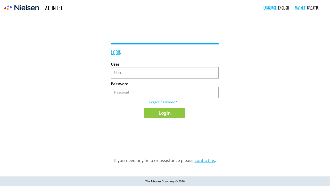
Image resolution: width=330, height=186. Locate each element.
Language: (270, 8)
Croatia (312, 8)
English (283, 8)
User (115, 64)
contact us (205, 160)
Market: (301, 8)
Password (119, 83)
